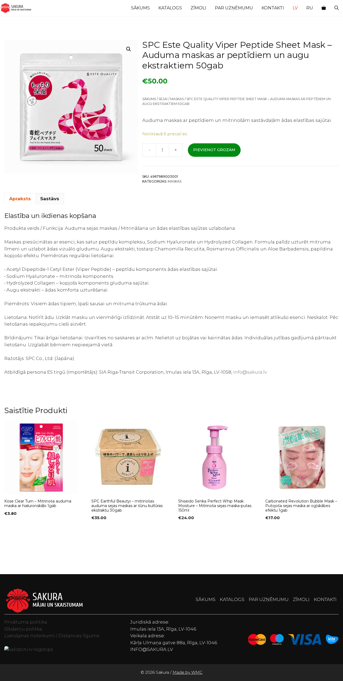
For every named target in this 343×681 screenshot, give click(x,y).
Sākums (140, 7)
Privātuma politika (25, 622)
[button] (336, 8)
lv (295, 7)
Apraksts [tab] (20, 198)
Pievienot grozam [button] (25, 528)
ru (309, 7)
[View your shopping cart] (323, 8)
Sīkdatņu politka (23, 629)
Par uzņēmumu (234, 7)
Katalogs (170, 7)
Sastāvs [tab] (49, 198)
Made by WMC (188, 672)
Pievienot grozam (214, 149)
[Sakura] (16, 8)
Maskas (177, 99)
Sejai (163, 99)
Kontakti (273, 7)
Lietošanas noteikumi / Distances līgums (51, 635)
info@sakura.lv (250, 372)
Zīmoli (198, 7)
